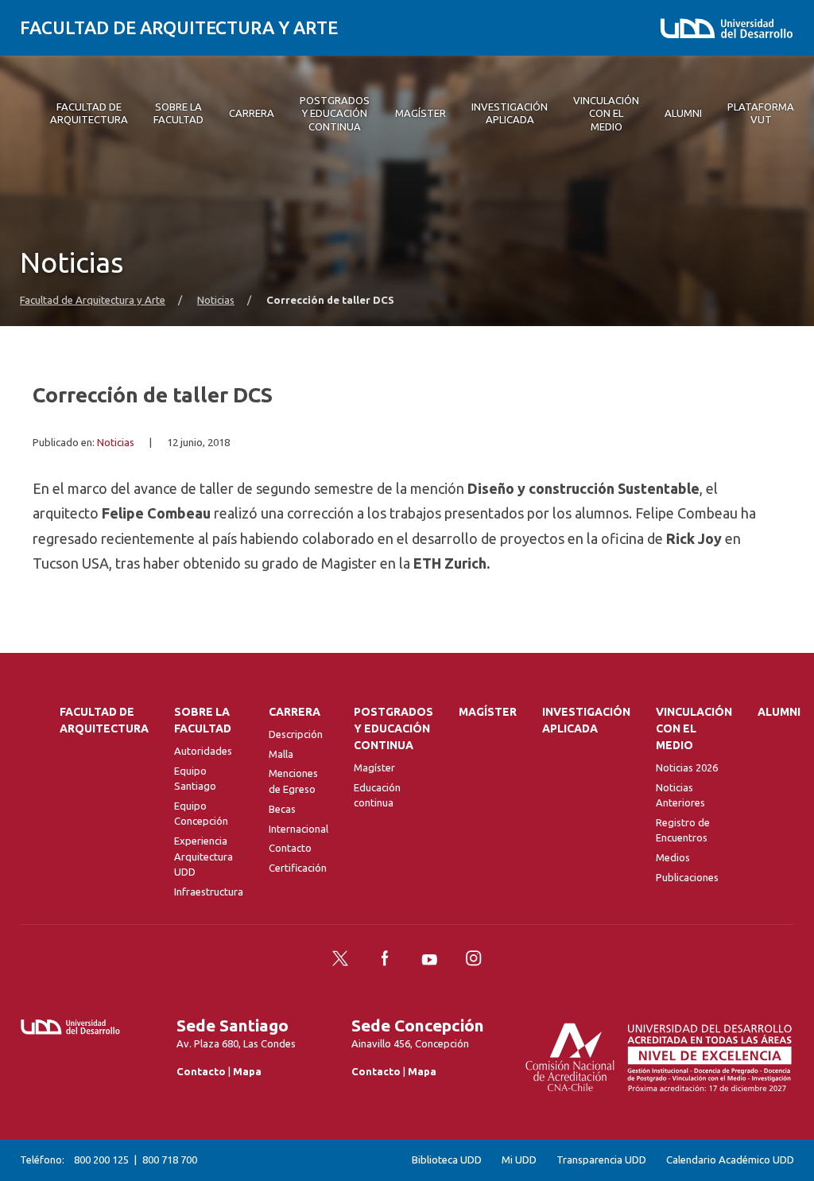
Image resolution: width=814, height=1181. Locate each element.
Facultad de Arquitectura (104, 720)
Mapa (247, 1071)
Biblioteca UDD (447, 1160)
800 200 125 (101, 1159)
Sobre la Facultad (202, 720)
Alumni (779, 711)
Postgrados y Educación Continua (393, 728)
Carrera (294, 711)
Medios (673, 857)
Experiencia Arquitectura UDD (203, 856)
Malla (281, 753)
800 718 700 (169, 1159)
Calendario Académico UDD (730, 1160)
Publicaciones (687, 877)
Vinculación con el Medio (694, 728)
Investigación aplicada (586, 720)
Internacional (298, 828)
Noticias (216, 300)
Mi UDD (519, 1160)
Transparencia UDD (601, 1160)
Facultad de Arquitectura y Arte (179, 27)
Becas (282, 808)
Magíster (374, 767)
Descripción (296, 734)
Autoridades (203, 750)
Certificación (298, 867)
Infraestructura (208, 891)
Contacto (290, 847)
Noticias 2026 (687, 767)
